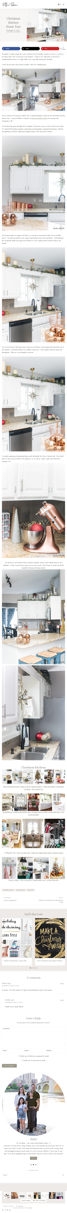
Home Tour (30, 890)
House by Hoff (25, 786)
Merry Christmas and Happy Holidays (49, 961)
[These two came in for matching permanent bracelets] (14, 1195)
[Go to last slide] (4, 942)
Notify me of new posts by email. (34, 1061)
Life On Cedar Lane (23, 853)
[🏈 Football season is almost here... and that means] (44, 1195)
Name (5, 1051)
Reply (62, 983)
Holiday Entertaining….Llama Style (15, 961)
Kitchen (17, 31)
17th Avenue (28, 1207)
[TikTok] (10, 1210)
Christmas (10, 31)
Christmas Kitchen (8, 890)
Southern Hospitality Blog (22, 812)
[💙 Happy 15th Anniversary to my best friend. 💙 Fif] (37, 1195)
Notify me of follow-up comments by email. (34, 1056)
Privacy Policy (8, 1206)
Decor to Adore (14, 880)
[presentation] (17, 938)
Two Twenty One (37, 789)
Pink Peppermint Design (39, 118)
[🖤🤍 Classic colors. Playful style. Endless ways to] (22, 1195)
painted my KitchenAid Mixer (19, 456)
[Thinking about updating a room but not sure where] (59, 1195)
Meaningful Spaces (55, 812)
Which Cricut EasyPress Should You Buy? (51, 900)
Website (48, 1051)
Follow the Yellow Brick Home (41, 853)
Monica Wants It (36, 786)
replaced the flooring (50, 129)
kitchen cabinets (18, 129)
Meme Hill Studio (49, 786)
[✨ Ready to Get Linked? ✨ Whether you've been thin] (52, 1195)
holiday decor (20, 890)
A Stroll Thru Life (52, 880)
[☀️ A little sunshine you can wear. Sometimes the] (29, 1195)
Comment (6, 1029)
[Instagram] (3, 1210)
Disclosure (19, 1206)
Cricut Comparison (10, 899)
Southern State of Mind (39, 812)
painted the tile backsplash (33, 129)
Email (27, 1051)
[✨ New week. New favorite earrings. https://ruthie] (7, 1195)
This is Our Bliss (26, 880)
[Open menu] (63, 4)
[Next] (62, 942)
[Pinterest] (7, 1210)
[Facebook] (5, 1210)
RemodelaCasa (7, 812)
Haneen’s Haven (58, 853)
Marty (4, 983)
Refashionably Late (39, 880)
